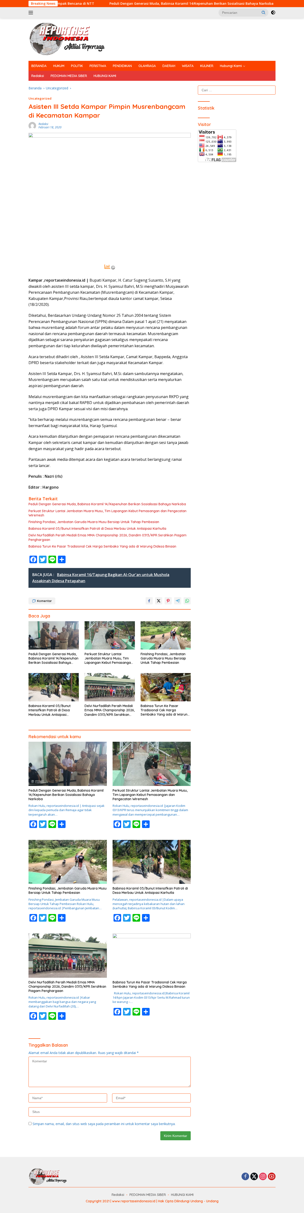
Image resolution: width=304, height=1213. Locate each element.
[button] (263, 12)
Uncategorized (40, 98)
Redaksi (37, 76)
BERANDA (39, 66)
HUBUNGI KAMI (105, 76)
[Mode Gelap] (273, 13)
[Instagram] (263, 1177)
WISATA (188, 66)
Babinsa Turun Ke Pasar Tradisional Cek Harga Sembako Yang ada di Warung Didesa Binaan (102, 546)
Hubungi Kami (231, 66)
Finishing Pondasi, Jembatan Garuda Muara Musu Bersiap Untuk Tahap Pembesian (93, 522)
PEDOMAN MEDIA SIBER (69, 76)
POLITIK (77, 66)
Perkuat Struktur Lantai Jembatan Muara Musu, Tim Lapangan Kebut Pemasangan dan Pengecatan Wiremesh (107, 513)
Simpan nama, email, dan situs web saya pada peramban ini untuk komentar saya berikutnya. (104, 1124)
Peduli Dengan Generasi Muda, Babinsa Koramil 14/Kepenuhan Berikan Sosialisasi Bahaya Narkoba (143, 3)
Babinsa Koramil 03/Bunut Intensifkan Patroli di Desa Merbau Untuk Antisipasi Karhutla (97, 528)
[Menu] (31, 13)
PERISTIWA (98, 66)
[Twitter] (254, 1177)
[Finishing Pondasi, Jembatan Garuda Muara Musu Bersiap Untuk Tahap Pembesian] (166, 635)
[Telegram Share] (177, 600)
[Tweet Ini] (158, 600)
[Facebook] (245, 1177)
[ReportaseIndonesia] (71, 39)
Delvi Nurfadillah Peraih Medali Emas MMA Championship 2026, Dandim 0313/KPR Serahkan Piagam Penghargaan (107, 537)
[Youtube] (272, 1177)
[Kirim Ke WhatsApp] (187, 600)
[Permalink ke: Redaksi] (32, 125)
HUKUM (58, 66)
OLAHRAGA (147, 66)
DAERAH (168, 66)
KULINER (206, 66)
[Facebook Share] (149, 600)
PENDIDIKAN (122, 66)
